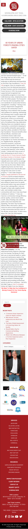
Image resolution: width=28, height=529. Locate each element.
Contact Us (14, 484)
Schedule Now (14, 30)
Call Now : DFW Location (14, 21)
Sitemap (18, 526)
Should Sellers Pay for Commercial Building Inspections (12, 331)
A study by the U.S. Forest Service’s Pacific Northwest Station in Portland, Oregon (13, 155)
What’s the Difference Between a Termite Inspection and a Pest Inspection (15, 337)
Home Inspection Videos (14, 467)
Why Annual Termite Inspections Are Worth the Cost (14, 319)
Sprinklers (14, 435)
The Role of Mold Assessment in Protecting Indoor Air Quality (15, 325)
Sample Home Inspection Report (14, 465)
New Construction (14, 428)
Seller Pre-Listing (14, 426)
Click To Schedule (18, 284)
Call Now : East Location (14, 26)
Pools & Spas (14, 433)
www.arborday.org (9, 215)
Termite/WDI (14, 430)
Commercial (14, 443)
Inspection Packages (14, 479)
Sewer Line (14, 438)
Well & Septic (14, 440)
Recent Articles (14, 470)
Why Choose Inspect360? (14, 450)
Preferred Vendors (14, 472)
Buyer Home (14, 423)
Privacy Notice (11, 526)
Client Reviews (14, 482)
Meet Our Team (14, 453)
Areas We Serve (14, 457)
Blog (14, 51)
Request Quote (14, 487)
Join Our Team (14, 455)
